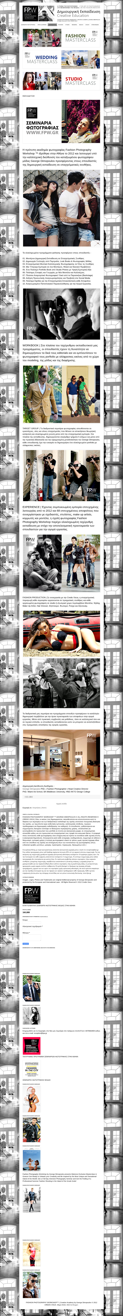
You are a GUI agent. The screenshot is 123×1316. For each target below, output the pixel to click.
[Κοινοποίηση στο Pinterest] (32, 797)
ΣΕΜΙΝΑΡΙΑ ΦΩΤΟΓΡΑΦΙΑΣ (28, 24)
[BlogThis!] (27, 797)
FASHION (60, 24)
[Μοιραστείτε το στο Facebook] (30, 797)
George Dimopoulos (31, 789)
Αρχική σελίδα (61, 804)
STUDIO (67, 24)
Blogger (75, 1305)
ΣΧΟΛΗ (87, 24)
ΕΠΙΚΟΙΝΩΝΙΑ (95, 24)
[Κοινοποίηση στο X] (29, 797)
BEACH (81, 24)
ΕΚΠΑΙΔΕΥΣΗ (52, 24)
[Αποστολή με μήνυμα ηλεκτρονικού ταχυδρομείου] (25, 797)
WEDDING (74, 24)
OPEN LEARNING (42, 24)
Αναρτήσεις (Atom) (39, 808)
